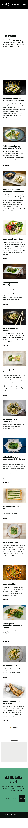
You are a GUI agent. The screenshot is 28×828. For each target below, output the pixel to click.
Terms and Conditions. (9, 820)
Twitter (22, 820)
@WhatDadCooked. (13, 46)
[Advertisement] (14, 19)
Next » (15, 727)
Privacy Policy (20, 814)
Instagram (21, 825)
